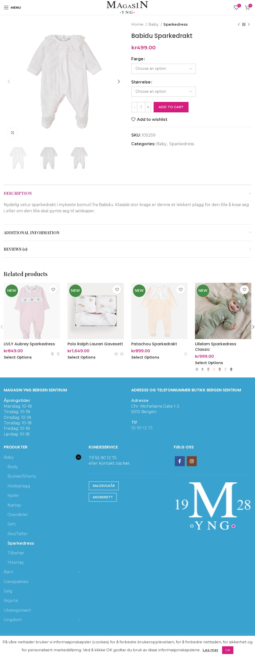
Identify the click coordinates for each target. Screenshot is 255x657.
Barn (8, 572)
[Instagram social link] (192, 461)
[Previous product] (238, 24)
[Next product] (248, 24)
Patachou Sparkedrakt (154, 344)
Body (12, 466)
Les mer (210, 650)
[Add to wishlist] (53, 289)
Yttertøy (15, 562)
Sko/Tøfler (17, 533)
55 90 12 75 (142, 428)
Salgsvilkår (104, 486)
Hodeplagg (18, 486)
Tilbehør (15, 553)
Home (137, 24)
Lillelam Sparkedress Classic (215, 346)
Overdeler (17, 514)
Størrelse (141, 82)
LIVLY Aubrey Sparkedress (29, 344)
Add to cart (171, 107)
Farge (137, 59)
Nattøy (14, 505)
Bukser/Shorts (21, 476)
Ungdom (13, 619)
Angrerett (103, 497)
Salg (8, 591)
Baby (153, 24)
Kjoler (13, 495)
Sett (11, 524)
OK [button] (227, 650)
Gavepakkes (16, 581)
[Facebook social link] (180, 461)
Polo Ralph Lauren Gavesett (95, 344)
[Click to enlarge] (12, 133)
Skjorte (11, 600)
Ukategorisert (17, 610)
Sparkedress (175, 24)
